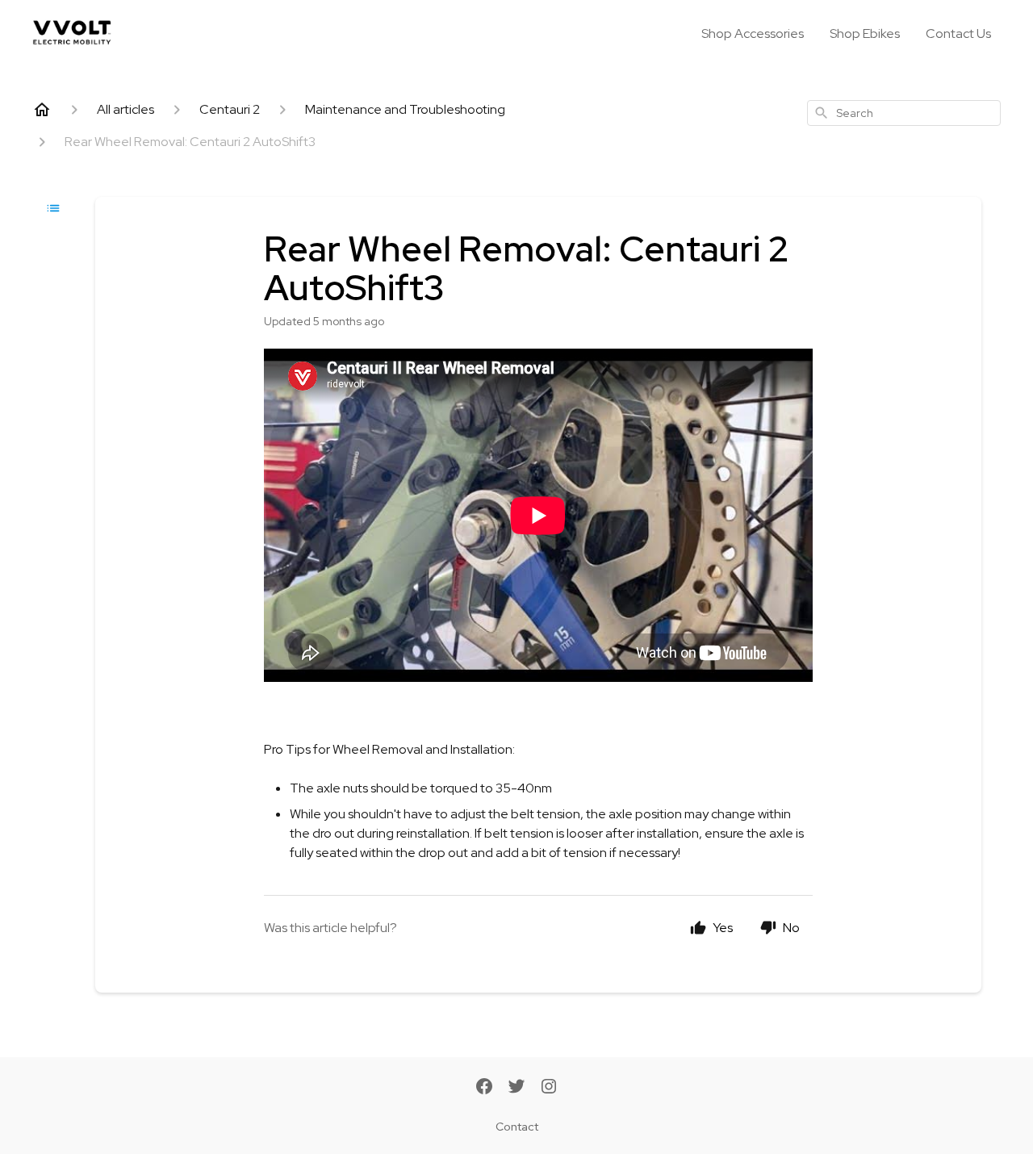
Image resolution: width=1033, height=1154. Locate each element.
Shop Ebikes (865, 33)
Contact (517, 1126)
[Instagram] (548, 1088)
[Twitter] (516, 1088)
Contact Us (958, 33)
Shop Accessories (752, 33)
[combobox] (904, 113)
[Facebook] (484, 1088)
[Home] (42, 109)
